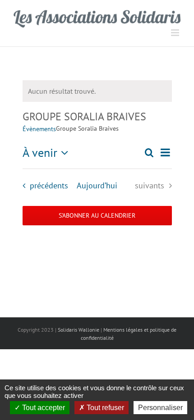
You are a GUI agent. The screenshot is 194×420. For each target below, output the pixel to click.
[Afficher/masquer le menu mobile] (175, 32)
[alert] (97, 91)
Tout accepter (42, 407)
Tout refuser (104, 407)
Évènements (39, 129)
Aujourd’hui (97, 185)
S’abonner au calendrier (97, 215)
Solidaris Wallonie (78, 329)
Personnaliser (160, 407)
